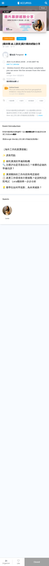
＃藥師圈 (11, 101)
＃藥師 (41, 101)
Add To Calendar (13, 64)
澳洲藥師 (31, 101)
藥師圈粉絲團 (12, 81)
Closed (37, 562)
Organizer (6, 563)
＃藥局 (21, 101)
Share (43, 8)
